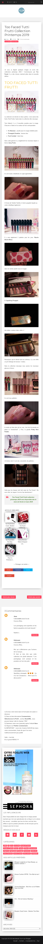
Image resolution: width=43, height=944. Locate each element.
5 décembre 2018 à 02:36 (21, 618)
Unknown (17, 640)
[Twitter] (15, 835)
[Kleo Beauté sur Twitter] (10, 2)
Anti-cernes (27, 853)
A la (12, 845)
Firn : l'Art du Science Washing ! (24, 899)
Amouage (19, 851)
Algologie (12, 851)
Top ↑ (38, 940)
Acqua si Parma (8, 848)
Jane (15, 616)
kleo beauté (15, 938)
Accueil (15, 940)
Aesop (21, 848)
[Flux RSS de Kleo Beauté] (16, 2)
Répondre (35, 635)
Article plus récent (8, 597)
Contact (21, 940)
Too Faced (15, 41)
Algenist (6, 851)
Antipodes (35, 853)
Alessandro (33, 848)
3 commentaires (24, 39)
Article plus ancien (34, 597)
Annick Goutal (18, 853)
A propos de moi (30, 940)
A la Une (7, 41)
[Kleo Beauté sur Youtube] (14, 2)
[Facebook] (22, 835)
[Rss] (36, 835)
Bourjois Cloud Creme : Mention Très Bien (27, 911)
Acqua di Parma (25, 845)
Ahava (26, 848)
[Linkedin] (8, 835)
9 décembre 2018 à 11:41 (21, 671)
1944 (5, 845)
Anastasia (27, 851)
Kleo (7, 39)
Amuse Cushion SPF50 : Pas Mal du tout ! (27, 874)
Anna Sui (34, 851)
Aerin (16, 848)
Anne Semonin (8, 853)
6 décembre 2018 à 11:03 (21, 642)
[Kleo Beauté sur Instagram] (8, 2)
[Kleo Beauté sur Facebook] (12, 2)
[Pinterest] (29, 835)
